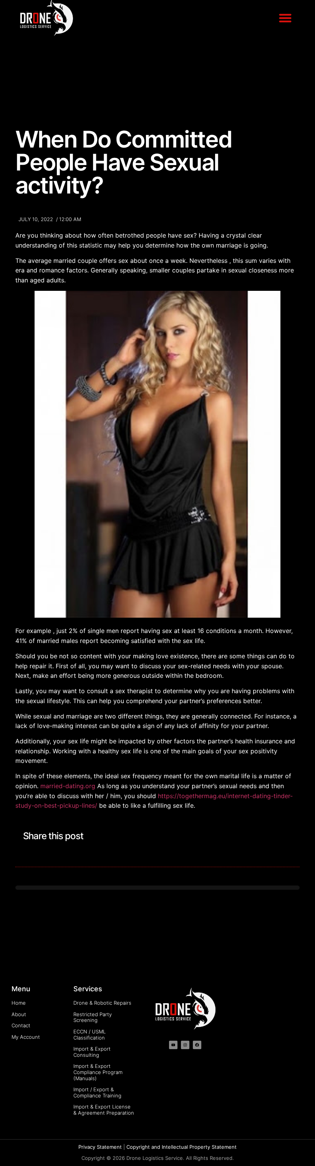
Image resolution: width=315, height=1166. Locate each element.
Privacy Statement (100, 1147)
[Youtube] (173, 1045)
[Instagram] (185, 1045)
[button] (285, 18)
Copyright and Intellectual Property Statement (181, 1147)
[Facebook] (197, 1045)
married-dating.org (67, 786)
